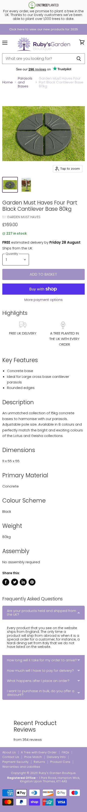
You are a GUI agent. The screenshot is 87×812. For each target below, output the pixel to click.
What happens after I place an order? (38, 680)
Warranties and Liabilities (21, 766)
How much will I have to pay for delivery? (40, 670)
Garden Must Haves (23, 217)
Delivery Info (56, 757)
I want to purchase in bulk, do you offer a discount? (40, 693)
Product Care (60, 762)
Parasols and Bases (25, 82)
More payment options (43, 300)
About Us (9, 752)
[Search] (79, 58)
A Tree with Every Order (39, 752)
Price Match (33, 757)
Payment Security (15, 762)
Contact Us (10, 757)
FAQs (65, 752)
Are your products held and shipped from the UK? (41, 612)
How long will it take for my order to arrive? (42, 660)
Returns (39, 762)
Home (7, 82)
